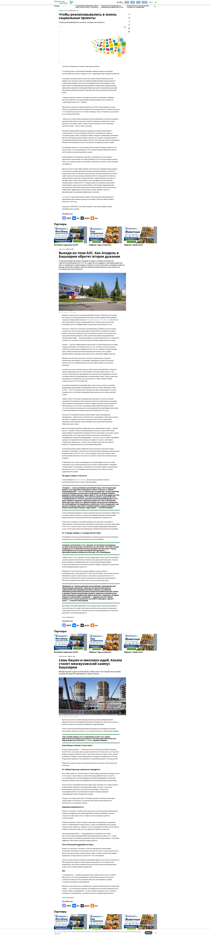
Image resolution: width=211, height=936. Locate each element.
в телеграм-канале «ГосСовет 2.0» (97, 320)
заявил (90, 740)
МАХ (144, 2)
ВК (127, 2)
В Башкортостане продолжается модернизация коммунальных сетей (112, 6)
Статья (56, 6)
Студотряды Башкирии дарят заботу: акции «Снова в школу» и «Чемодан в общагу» (86, 6)
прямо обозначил (80, 480)
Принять (148, 932)
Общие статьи (63, 10)
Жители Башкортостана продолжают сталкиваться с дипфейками (138, 6)
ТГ (138, 2)
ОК (132, 2)
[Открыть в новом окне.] (66, 218)
